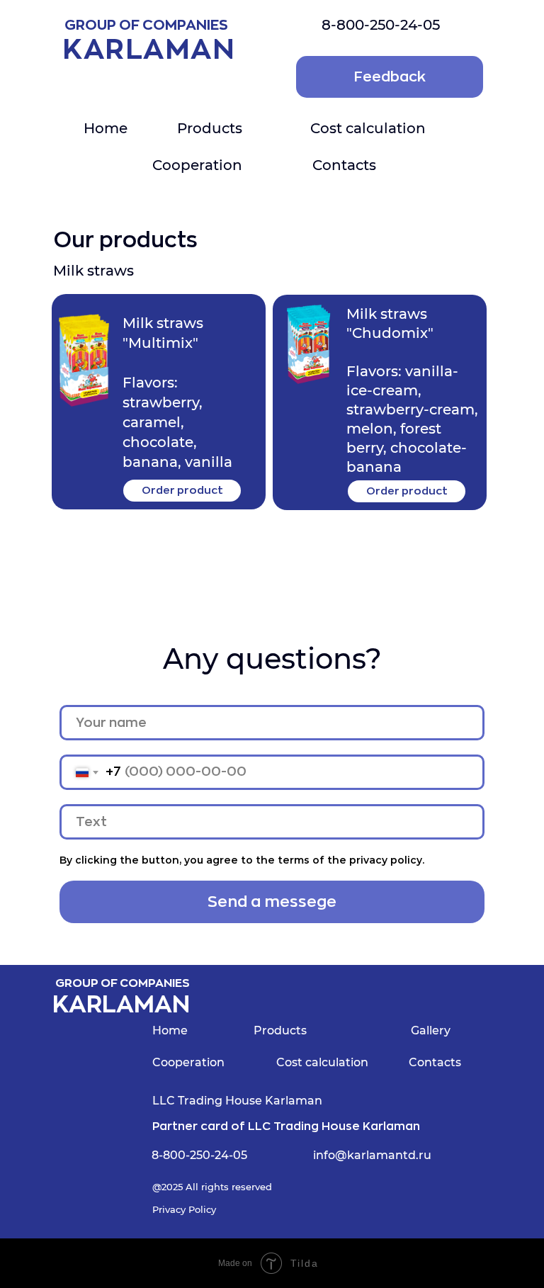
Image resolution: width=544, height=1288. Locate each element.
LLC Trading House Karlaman (237, 1100)
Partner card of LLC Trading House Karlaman (286, 1126)
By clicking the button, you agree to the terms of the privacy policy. (242, 860)
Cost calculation (368, 128)
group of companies (122, 983)
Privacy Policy (184, 1209)
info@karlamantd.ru (372, 1155)
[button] (389, 77)
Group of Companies (146, 25)
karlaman (121, 1005)
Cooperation (197, 165)
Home (106, 128)
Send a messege (272, 902)
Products (209, 128)
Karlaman (148, 50)
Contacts (344, 165)
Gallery (430, 1030)
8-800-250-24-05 (381, 24)
